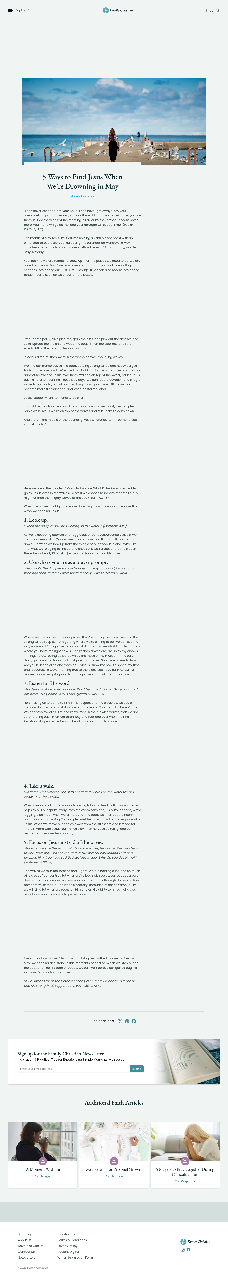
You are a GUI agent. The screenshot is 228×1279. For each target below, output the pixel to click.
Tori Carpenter (185, 1181)
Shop (210, 10)
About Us (24, 1240)
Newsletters (26, 1257)
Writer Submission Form (75, 1257)
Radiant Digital (68, 1252)
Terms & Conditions (72, 1240)
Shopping (25, 1234)
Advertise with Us (30, 1246)
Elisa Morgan (43, 1176)
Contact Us (26, 1252)
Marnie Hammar (82, 196)
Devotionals (66, 1234)
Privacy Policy (67, 1246)
